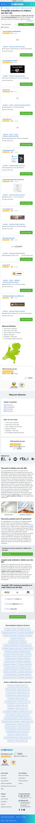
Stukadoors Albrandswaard (25, 632)
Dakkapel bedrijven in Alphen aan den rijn (17, 724)
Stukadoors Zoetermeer (10, 677)
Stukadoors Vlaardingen (10, 671)
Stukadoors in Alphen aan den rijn (17, 698)
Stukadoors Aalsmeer (11, 629)
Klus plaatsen (4, 780)
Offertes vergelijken (6, 783)
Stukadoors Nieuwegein (23, 661)
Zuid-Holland (15, 8)
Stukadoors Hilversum (24, 658)
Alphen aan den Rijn (26, 8)
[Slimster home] (17, 4)
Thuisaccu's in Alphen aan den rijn (17, 734)
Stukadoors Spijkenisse (11, 668)
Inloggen (3, 796)
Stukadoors (7, 8)
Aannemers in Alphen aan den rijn (17, 685)
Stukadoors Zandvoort (24, 674)
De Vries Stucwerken (9, 238)
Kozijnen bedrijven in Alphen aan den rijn (17, 689)
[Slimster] (2, 8)
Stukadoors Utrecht (25, 668)
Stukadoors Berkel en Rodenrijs (17, 642)
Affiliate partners (23, 780)
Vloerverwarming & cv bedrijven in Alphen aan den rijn (18, 721)
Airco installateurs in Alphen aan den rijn (17, 715)
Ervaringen (4, 801)
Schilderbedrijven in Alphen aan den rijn (17, 695)
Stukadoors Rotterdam (25, 664)
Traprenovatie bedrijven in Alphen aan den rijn (17, 737)
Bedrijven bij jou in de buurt (8, 786)
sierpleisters (9, 489)
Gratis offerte (7, 554)
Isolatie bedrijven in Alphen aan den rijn (18, 731)
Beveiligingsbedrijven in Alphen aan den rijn (17, 702)
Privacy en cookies (21, 817)
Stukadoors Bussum (25, 645)
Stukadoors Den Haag (11, 651)
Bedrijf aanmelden (23, 775)
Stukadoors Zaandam (10, 674)
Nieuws (3, 804)
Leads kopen (21, 778)
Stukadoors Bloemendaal (11, 645)
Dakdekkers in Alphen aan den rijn (17, 708)
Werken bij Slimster (6, 807)
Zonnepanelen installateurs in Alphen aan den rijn (17, 711)
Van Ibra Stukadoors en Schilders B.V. (14, 296)
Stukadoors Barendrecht (17, 638)
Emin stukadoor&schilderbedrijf (12, 31)
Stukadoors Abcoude (24, 629)
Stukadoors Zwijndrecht (24, 677)
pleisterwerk (10, 535)
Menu (4, 4)
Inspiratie (3, 775)
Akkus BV (6, 265)
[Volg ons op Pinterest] (24, 809)
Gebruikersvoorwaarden (7, 817)
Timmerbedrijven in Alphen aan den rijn (18, 692)
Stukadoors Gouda (10, 658)
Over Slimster (4, 799)
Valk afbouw (7, 119)
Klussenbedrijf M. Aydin (10, 60)
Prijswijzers (4, 778)
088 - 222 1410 (24, 796)
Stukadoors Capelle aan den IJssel (12, 648)
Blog (2, 788)
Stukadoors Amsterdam (25, 635)
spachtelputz (6, 491)
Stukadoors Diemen (24, 651)
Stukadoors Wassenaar (25, 671)
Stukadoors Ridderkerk (10, 664)
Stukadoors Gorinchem (24, 654)
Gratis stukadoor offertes (17, 617)
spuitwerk (31, 526)
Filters (27, 24)
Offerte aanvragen (26, 55)
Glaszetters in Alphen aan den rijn (17, 740)
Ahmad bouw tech (8, 150)
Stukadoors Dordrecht (10, 654)
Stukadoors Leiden (10, 661)
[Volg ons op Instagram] (22, 809)
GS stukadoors (7, 209)
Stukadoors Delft (27, 648)
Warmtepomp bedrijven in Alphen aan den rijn (17, 718)
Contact (20, 783)
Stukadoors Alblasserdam (9, 632)
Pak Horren (7, 89)
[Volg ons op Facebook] (19, 809)
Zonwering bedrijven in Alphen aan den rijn (17, 728)
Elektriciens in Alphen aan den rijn (17, 705)
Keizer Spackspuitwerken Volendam (13, 179)
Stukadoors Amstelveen (10, 635)
